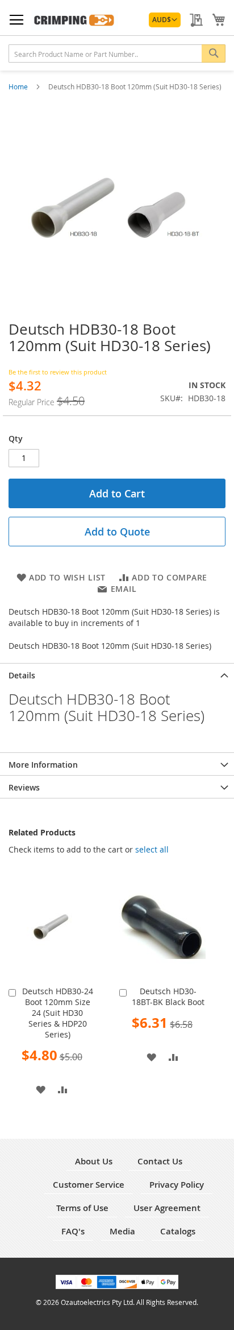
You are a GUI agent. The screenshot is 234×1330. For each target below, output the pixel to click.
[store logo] (74, 20)
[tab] (117, 674)
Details (22, 675)
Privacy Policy (176, 1185)
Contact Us (159, 1161)
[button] (165, 20)
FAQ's (73, 1231)
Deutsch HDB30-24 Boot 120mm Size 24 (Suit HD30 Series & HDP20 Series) (57, 1013)
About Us (93, 1161)
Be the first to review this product (58, 372)
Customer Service (88, 1185)
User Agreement (166, 1208)
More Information (43, 764)
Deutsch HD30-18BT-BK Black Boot (168, 996)
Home (19, 86)
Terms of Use (82, 1208)
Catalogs (177, 1231)
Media (122, 1231)
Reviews (24, 787)
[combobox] (117, 53)
